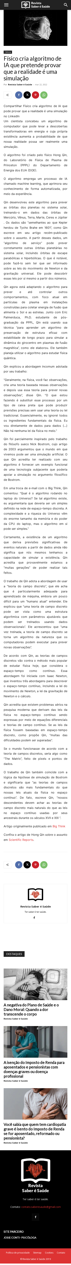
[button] (6, 5)
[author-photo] (35, 901)
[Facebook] (18, 95)
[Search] (66, 5)
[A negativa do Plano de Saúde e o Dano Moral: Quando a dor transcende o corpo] (35, 984)
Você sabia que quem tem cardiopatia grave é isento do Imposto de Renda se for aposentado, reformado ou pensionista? (35, 1131)
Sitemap (37, 1252)
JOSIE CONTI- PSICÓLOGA (20, 1237)
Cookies (49, 1252)
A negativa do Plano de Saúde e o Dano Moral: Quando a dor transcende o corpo (31, 1009)
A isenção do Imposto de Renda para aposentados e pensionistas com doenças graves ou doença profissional (34, 1069)
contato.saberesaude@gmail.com (41, 1207)
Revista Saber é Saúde (20, 84)
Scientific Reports (21, 840)
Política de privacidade (18, 1252)
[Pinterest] (35, 95)
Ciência (8, 52)
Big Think (59, 826)
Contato (61, 1252)
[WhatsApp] (44, 95)
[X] (27, 95)
